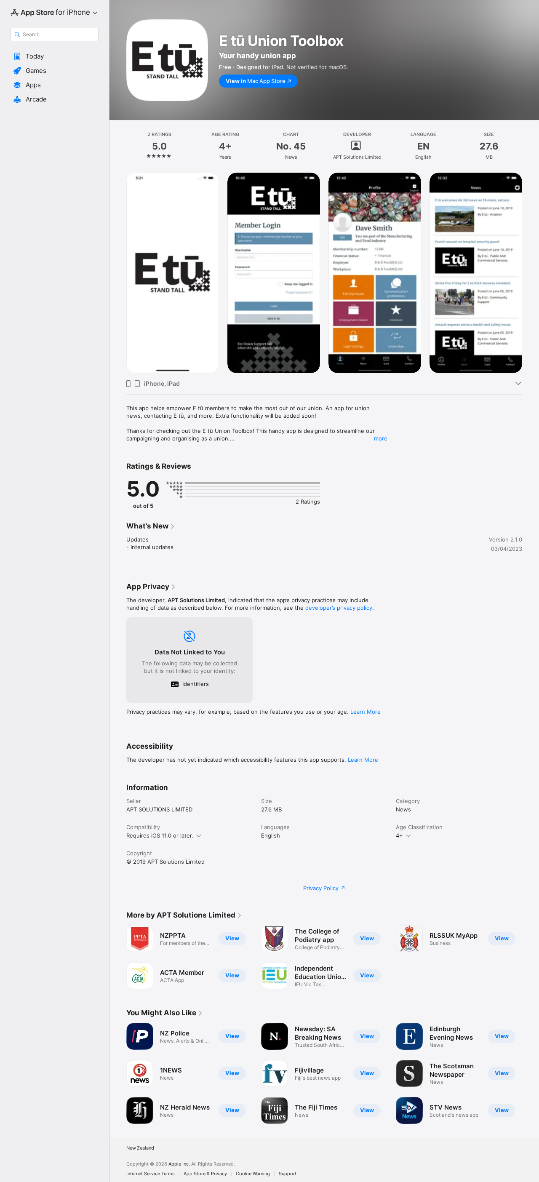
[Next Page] (530, 272)
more (380, 438)
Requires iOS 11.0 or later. (159, 835)
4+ (399, 835)
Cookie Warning (253, 1173)
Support (287, 1173)
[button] (54, 56)
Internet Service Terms (150, 1173)
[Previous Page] (118, 272)
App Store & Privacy (205, 1173)
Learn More (365, 711)
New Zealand (140, 1148)
